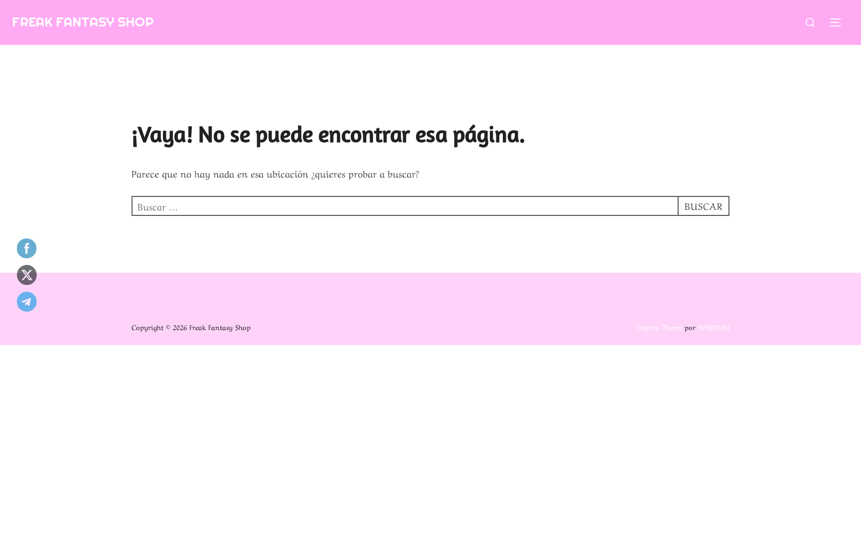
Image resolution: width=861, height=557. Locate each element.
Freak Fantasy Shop (82, 21)
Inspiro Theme (659, 327)
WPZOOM (713, 327)
